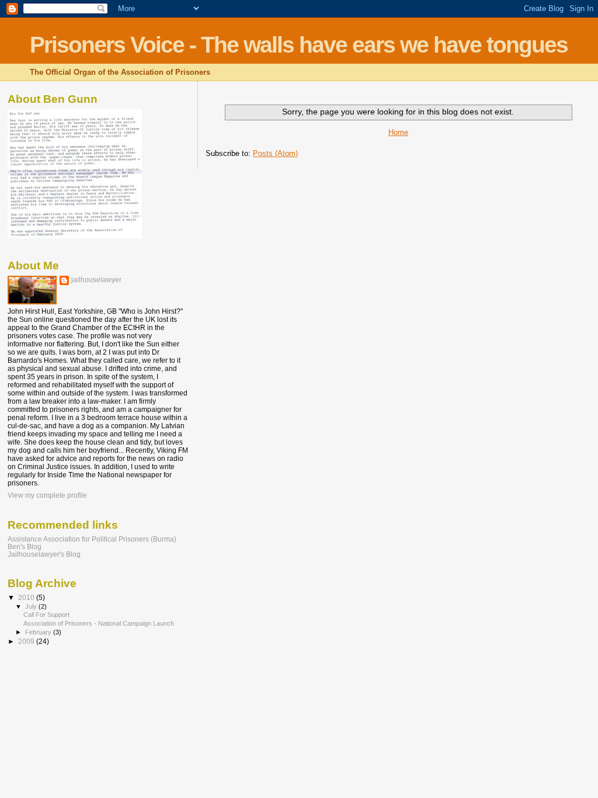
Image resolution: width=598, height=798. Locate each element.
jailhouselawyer (96, 280)
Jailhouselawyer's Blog (44, 554)
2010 (27, 597)
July (32, 606)
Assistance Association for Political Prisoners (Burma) (92, 539)
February (39, 632)
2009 (27, 641)
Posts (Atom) (275, 153)
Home (398, 132)
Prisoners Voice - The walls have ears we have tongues (299, 44)
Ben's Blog (24, 546)
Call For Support (46, 614)
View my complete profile (47, 495)
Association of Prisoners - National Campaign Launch (98, 623)
